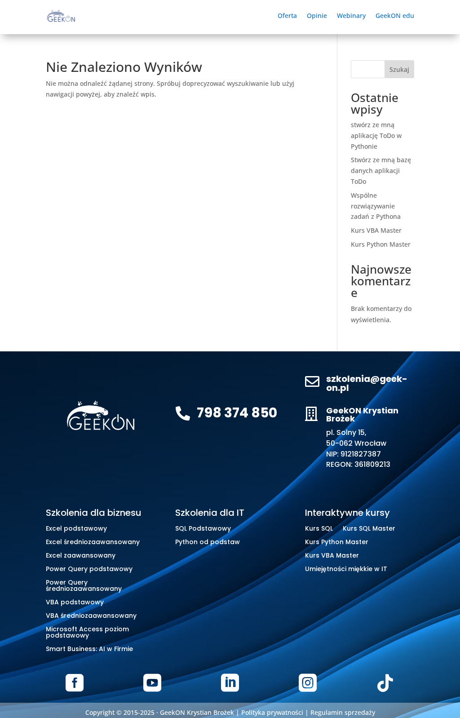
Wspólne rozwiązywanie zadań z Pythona (376, 206)
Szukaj (399, 69)
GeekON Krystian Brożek (197, 712)
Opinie (317, 16)
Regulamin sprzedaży (342, 712)
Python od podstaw (207, 542)
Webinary (351, 16)
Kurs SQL (319, 529)
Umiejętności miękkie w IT (346, 569)
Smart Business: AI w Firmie (89, 649)
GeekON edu (395, 16)
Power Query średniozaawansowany (84, 586)
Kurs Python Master (381, 244)
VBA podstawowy (75, 603)
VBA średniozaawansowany (91, 616)
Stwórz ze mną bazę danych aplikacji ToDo (381, 170)
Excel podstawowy (76, 529)
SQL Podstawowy (203, 529)
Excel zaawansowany (80, 556)
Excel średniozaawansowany (93, 542)
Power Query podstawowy (89, 569)
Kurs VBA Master (376, 230)
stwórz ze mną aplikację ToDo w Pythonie (376, 135)
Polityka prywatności (272, 712)
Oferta (287, 16)
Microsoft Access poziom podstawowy (87, 633)
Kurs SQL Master (369, 529)
